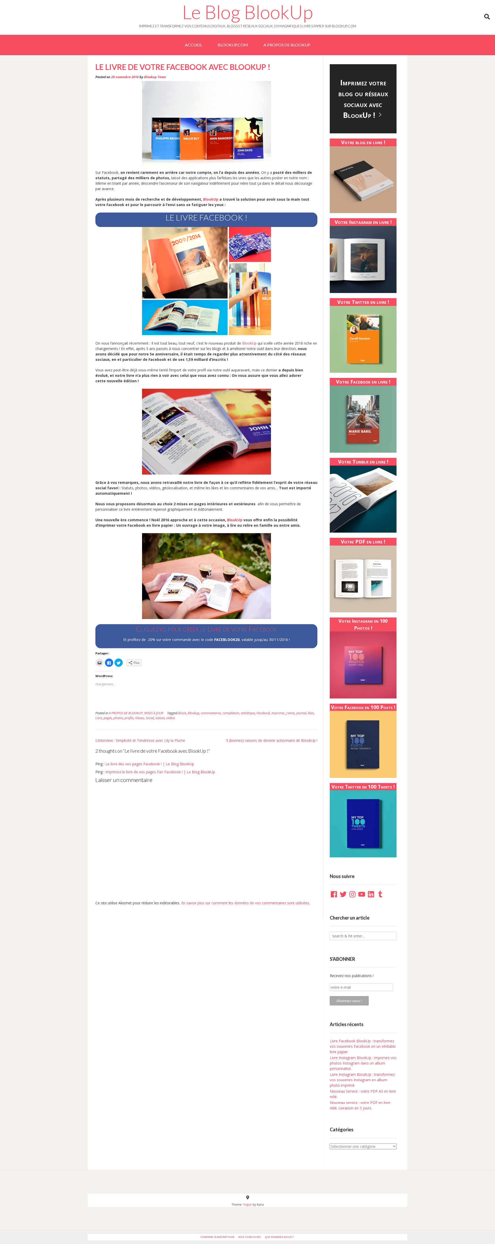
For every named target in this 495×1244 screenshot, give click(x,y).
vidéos (170, 718)
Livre (98, 718)
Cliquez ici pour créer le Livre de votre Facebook (206, 628)
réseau (139, 718)
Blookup (193, 713)
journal (301, 713)
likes (311, 713)
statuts (160, 718)
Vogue (247, 1204)
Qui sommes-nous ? (279, 1237)
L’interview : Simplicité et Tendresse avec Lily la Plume (140, 740)
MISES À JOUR (153, 713)
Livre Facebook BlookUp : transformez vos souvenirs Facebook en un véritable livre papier (363, 1046)
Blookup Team (155, 77)
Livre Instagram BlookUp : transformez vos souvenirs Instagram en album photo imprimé (362, 1080)
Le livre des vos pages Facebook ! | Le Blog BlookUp (149, 763)
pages (108, 718)
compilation (230, 713)
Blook (182, 713)
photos (118, 718)
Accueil (193, 44)
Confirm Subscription (217, 1237)
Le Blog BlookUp (247, 12)
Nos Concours (249, 1237)
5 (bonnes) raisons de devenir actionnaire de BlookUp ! (271, 740)
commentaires (211, 713)
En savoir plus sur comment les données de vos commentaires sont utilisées (245, 902)
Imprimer (278, 713)
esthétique (248, 713)
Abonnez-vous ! (349, 1000)
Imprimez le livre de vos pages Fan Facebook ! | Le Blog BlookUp (160, 771)
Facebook (263, 713)
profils (129, 718)
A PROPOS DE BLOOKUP (286, 44)
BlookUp (210, 199)
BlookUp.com (233, 44)
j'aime (290, 713)
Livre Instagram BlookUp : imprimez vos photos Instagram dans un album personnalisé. (363, 1063)
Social (150, 718)
